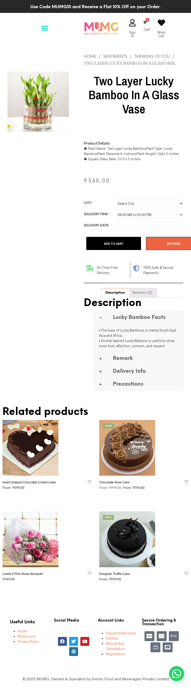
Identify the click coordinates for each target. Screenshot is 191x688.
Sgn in (132, 34)
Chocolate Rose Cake (114, 482)
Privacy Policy (28, 641)
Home (90, 57)
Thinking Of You (152, 57)
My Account (27, 636)
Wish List (161, 34)
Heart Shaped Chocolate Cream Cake (29, 482)
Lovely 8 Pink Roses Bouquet (22, 574)
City (88, 203)
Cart (147, 29)
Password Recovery (121, 633)
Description (115, 293)
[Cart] (144, 22)
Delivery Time (97, 214)
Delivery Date (96, 225)
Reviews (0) (142, 293)
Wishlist (112, 638)
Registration (115, 654)
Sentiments (115, 57)
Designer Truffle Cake (114, 574)
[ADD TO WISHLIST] (89, 482)
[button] (44, 28)
